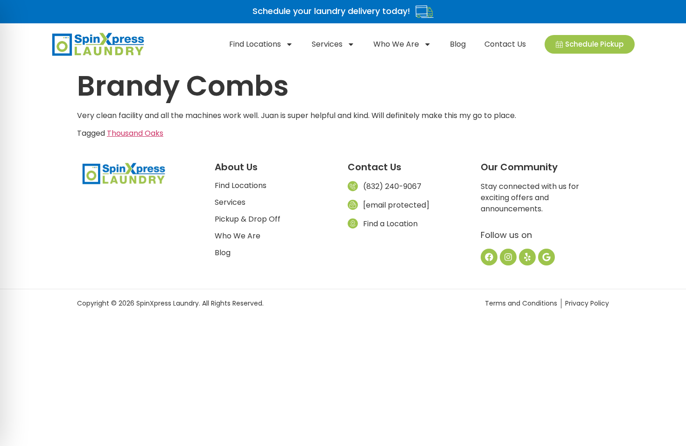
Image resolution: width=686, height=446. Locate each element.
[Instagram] (508, 257)
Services (327, 44)
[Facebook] (489, 257)
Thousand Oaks (135, 133)
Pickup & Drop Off (247, 219)
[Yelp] (527, 257)
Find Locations (255, 44)
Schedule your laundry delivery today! (331, 11)
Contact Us (505, 44)
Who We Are (396, 44)
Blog (458, 44)
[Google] (546, 257)
